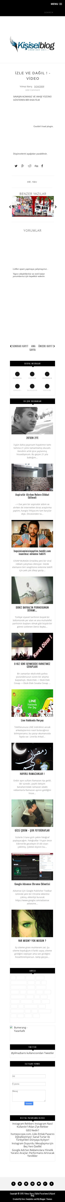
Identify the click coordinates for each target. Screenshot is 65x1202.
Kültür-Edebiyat (18, 996)
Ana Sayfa (32, 347)
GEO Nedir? (32, 1130)
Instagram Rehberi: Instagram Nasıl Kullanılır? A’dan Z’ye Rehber (32, 1125)
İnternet (15, 992)
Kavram (31, 992)
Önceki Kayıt (45, 346)
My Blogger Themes (44, 1198)
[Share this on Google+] (21, 166)
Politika (37, 1001)
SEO (21, 1006)
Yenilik (28, 1015)
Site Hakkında (31, 1006)
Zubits (36, 1015)
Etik (29, 181)
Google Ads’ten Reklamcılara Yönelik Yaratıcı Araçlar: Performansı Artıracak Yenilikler (32, 1153)
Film (44, 982)
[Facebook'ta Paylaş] (41, 166)
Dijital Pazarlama (19, 982)
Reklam (46, 1001)
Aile (13, 977)
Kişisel (39, 992)
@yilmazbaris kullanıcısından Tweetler (32, 1053)
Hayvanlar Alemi (19, 987)
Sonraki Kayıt (20, 346)
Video (34, 181)
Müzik (43, 996)
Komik (47, 992)
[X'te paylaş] (14, 166)
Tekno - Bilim (44, 1011)
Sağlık (14, 1006)
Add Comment (32, 90)
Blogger (40, 977)
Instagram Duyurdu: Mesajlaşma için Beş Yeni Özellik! (32, 1145)
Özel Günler (26, 1001)
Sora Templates (28, 1198)
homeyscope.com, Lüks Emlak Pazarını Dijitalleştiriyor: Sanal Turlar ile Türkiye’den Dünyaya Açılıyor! (32, 1136)
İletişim (31, 987)
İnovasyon (41, 987)
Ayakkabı (30, 977)
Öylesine (15, 1001)
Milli (37, 996)
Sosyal (42, 1006)
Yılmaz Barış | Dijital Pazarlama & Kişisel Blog (39, 1194)
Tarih (34, 1011)
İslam (23, 992)
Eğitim (31, 982)
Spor (28, 1011)
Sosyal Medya (17, 1011)
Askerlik (20, 977)
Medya (30, 996)
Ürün (14, 1015)
